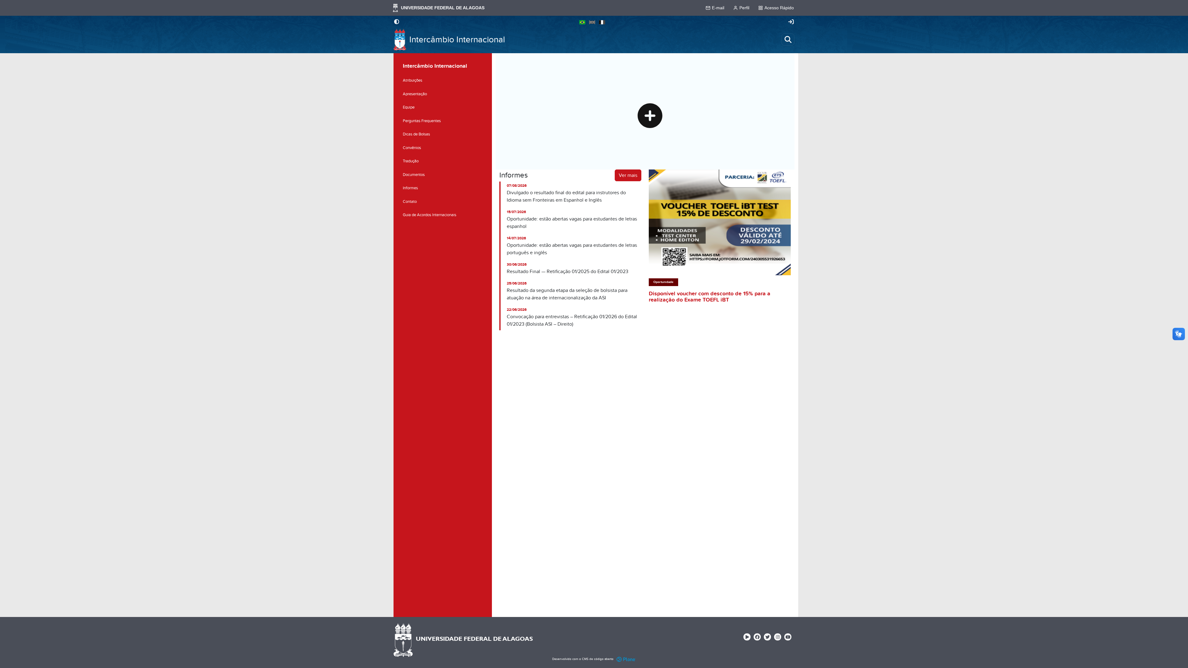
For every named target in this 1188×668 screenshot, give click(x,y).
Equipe (409, 107)
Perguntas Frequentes (422, 120)
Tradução (411, 161)
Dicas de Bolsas (416, 134)
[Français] (602, 22)
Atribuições (412, 80)
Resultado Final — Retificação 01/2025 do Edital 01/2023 (567, 271)
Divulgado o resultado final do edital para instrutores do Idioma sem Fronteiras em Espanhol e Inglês (566, 196)
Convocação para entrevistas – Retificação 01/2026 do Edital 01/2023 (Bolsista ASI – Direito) (572, 320)
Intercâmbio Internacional (457, 40)
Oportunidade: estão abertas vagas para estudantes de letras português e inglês (572, 249)
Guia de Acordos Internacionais (429, 214)
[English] (592, 22)
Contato (410, 201)
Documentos (414, 174)
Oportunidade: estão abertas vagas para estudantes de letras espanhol (572, 222)
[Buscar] (788, 39)
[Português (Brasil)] (582, 22)
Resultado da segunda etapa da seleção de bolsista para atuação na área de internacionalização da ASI (567, 294)
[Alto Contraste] (397, 22)
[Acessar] (791, 22)
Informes (410, 188)
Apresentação (415, 94)
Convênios (412, 147)
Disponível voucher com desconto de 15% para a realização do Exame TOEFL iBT (709, 296)
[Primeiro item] (650, 117)
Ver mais (628, 175)
